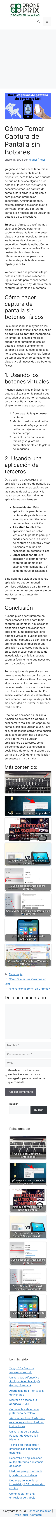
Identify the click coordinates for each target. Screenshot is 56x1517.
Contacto (36, 1514)
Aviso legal (21, 1514)
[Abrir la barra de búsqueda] (38, 21)
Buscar (13, 1103)
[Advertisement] (28, 59)
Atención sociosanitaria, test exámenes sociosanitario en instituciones (27, 1422)
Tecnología (15, 974)
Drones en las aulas (39, 1510)
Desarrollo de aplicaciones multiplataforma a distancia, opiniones (26, 1461)
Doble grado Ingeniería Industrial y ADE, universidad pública (27, 1484)
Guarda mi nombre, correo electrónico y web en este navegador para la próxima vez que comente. (27, 1076)
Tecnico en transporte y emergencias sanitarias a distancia (25, 1448)
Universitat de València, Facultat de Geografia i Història (24, 1435)
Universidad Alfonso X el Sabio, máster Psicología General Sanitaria (24, 1381)
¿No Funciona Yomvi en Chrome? (29, 988)
